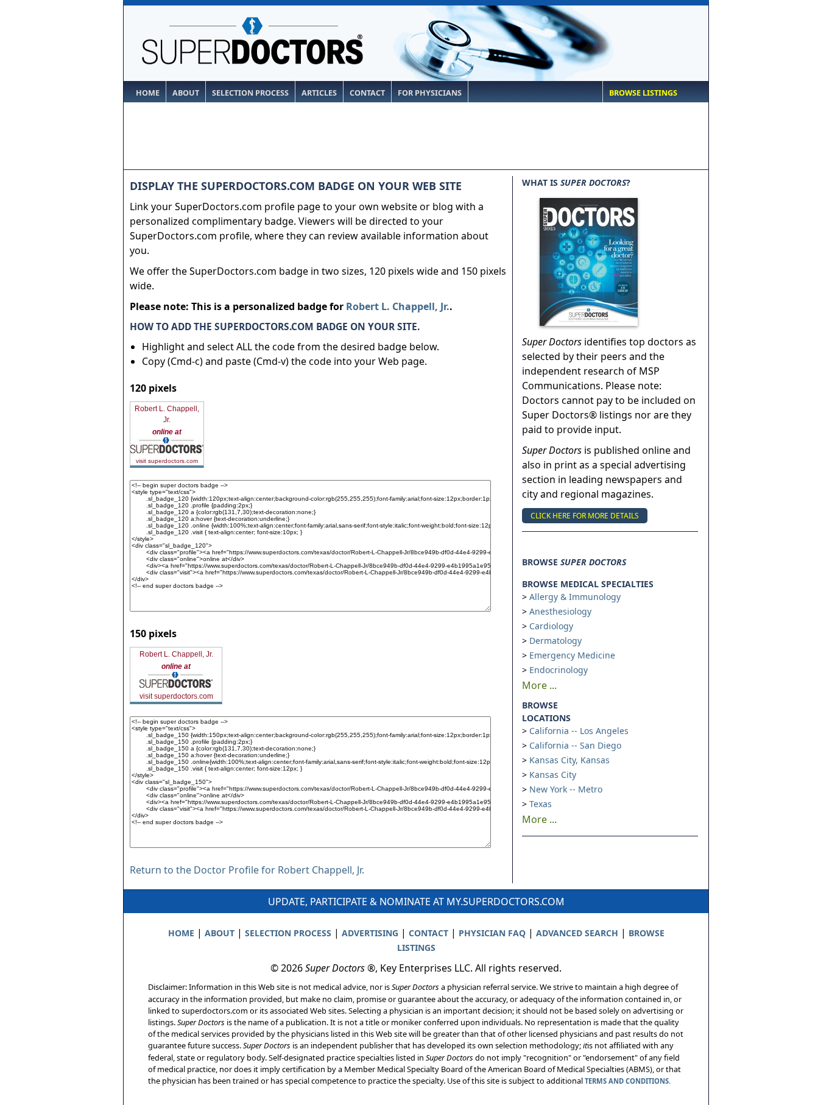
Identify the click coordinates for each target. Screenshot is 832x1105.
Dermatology (555, 640)
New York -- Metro (565, 789)
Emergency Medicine (572, 655)
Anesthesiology (560, 611)
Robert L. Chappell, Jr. (397, 306)
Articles (319, 93)
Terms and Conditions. (628, 1081)
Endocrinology (558, 670)
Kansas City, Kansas (569, 760)
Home (148, 93)
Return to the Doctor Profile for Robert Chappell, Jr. (247, 870)
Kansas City (552, 774)
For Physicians (430, 93)
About (185, 93)
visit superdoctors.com (167, 460)
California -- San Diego (575, 745)
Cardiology (551, 626)
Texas (540, 804)
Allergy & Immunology (575, 596)
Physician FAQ (492, 933)
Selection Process (250, 93)
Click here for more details (585, 515)
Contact (367, 93)
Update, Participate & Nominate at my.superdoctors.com (416, 901)
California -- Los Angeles (579, 730)
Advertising (370, 933)
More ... (539, 685)
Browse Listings (643, 93)
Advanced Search (577, 933)
